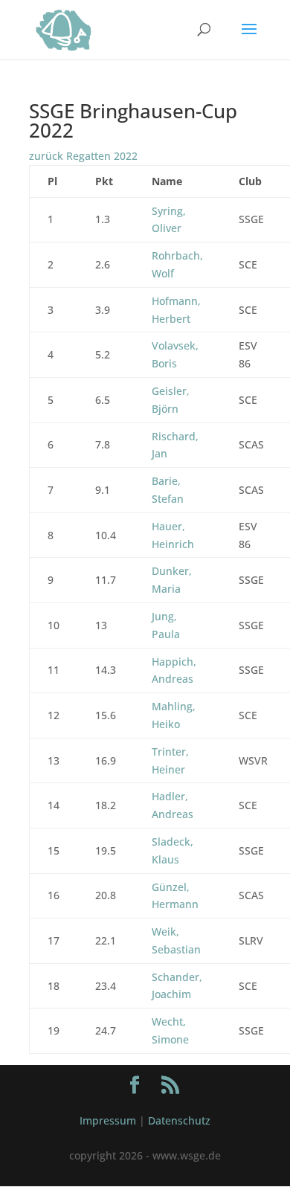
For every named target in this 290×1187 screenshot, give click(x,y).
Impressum (108, 1120)
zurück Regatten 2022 (83, 156)
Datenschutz (179, 1120)
